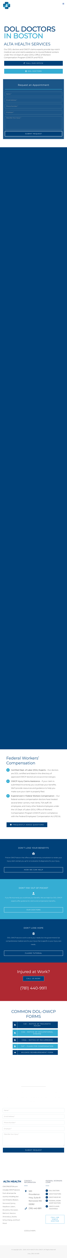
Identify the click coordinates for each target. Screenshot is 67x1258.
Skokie (14, 1217)
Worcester (14, 1210)
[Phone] (5, 1231)
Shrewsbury (7, 1217)
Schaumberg (7, 1220)
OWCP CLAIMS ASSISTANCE (54, 1208)
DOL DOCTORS (54, 1190)
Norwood (6, 1203)
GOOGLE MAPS (29, 1231)
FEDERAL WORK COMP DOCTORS (55, 1202)
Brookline (6, 1210)
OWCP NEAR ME (55, 1197)
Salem (13, 1206)
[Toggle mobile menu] (63, 4)
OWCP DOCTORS (55, 1194)
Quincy (12, 1203)
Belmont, (6, 1213)
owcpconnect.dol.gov (45, 777)
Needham (6, 1206)
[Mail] (3, 1231)
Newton (13, 1213)
